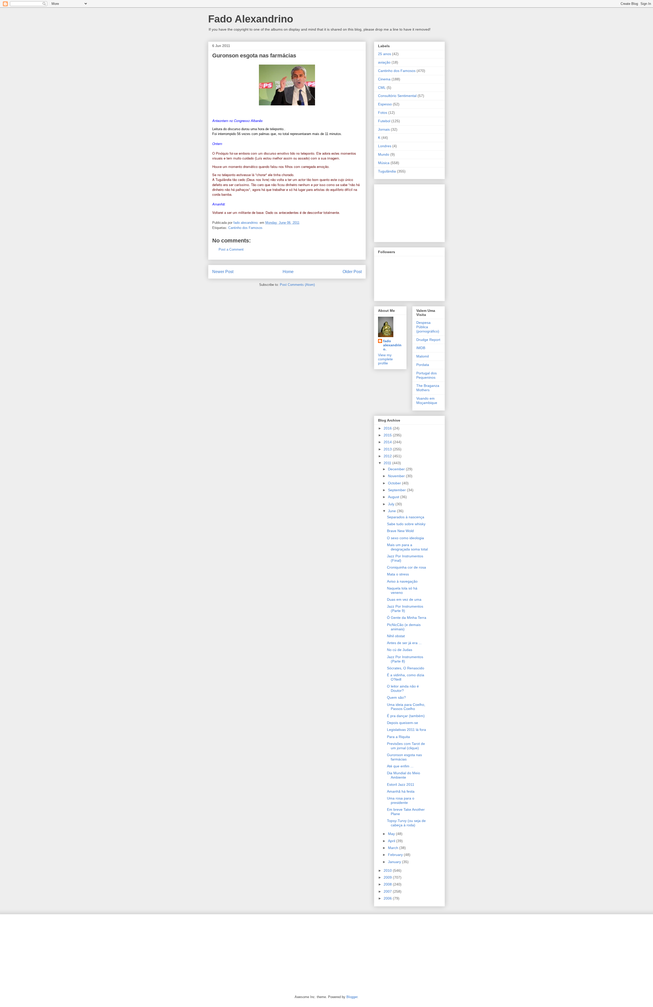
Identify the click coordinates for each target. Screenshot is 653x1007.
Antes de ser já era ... (404, 643)
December (397, 469)
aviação (384, 62)
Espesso (385, 104)
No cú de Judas (399, 650)
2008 (388, 884)
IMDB (420, 348)
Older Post (352, 271)
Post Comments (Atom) (297, 285)
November (397, 476)
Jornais (384, 129)
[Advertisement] (403, 211)
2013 (388, 449)
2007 (388, 891)
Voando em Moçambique (426, 400)
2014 (388, 442)
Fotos (382, 112)
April (392, 841)
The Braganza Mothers (427, 388)
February (396, 855)
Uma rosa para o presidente (400, 800)
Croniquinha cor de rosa (406, 567)
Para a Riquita (398, 737)
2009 (388, 877)
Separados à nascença (405, 517)
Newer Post (222, 271)
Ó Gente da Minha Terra (406, 618)
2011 (388, 463)
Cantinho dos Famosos (245, 228)
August (394, 497)
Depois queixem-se (402, 723)
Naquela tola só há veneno (402, 590)
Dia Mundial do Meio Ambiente (403, 775)
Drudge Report (428, 340)
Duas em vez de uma (404, 599)
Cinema (384, 79)
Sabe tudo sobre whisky (406, 524)
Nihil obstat (396, 636)
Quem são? (396, 697)
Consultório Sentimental (397, 96)
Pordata (422, 365)
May (392, 834)
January (395, 862)
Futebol (384, 121)
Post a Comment (231, 249)
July (391, 504)
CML (382, 87)
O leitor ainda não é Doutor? (403, 688)
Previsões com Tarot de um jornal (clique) (406, 746)
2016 (388, 428)
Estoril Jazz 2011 (400, 784)
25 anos (384, 54)
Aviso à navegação (402, 581)
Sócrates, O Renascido (405, 668)
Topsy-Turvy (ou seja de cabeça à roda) (406, 823)
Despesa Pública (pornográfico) (427, 327)
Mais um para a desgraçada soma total (407, 547)
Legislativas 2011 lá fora (406, 730)
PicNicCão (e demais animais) (404, 627)
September (397, 490)
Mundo (383, 154)
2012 (388, 456)
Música (384, 163)
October (395, 483)
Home (288, 271)
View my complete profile (385, 359)
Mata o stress (398, 574)
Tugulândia (387, 171)
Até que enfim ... (400, 766)
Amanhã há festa (401, 791)
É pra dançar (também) (406, 716)
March (393, 848)
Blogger (351, 997)
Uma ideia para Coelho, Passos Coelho (406, 707)
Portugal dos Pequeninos (426, 375)
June (392, 511)
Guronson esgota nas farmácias (254, 55)
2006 (388, 898)
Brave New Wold (400, 531)
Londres (384, 146)
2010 (388, 870)
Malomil (422, 356)
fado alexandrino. (392, 345)
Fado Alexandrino (250, 18)
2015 (388, 435)
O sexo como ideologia (405, 538)
